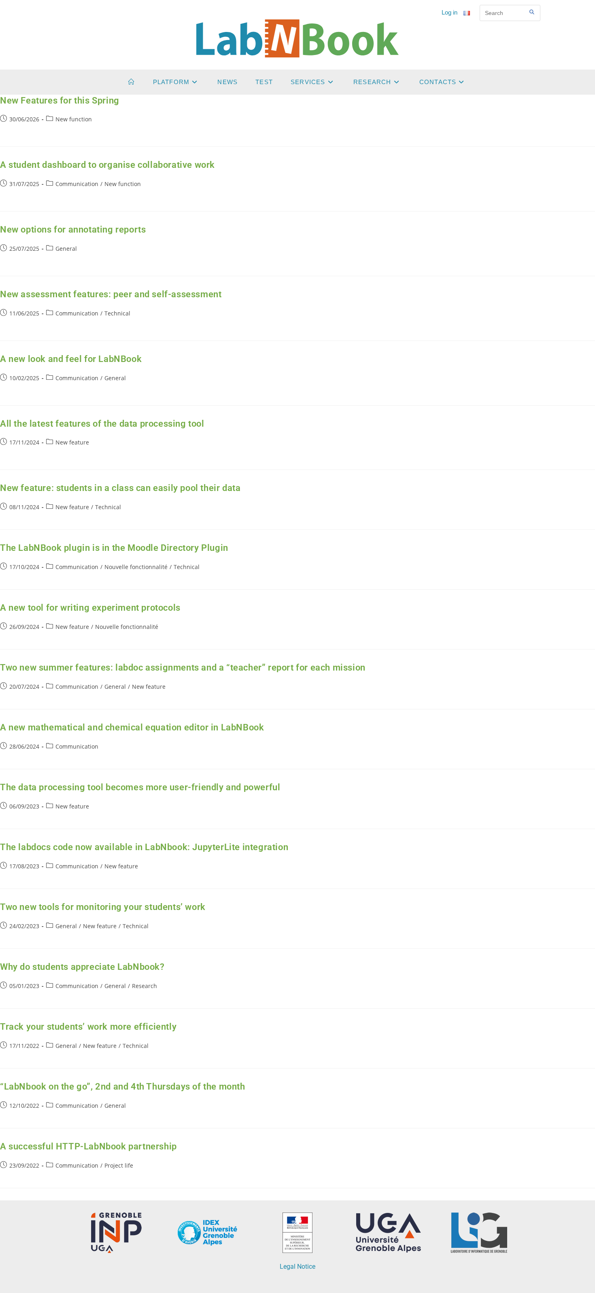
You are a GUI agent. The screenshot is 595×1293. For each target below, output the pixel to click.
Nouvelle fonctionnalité (136, 567)
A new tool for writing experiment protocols (90, 608)
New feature (72, 442)
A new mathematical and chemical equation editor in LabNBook (132, 727)
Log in (449, 12)
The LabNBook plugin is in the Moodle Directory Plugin (114, 548)
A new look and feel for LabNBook (71, 359)
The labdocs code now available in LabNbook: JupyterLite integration (144, 847)
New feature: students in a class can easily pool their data (120, 488)
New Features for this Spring (59, 100)
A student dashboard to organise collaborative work (107, 165)
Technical (117, 313)
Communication (76, 184)
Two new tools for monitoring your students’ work (103, 907)
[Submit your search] (532, 12)
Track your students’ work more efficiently (88, 1027)
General (66, 248)
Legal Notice (297, 1266)
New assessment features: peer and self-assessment (110, 294)
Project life (118, 1165)
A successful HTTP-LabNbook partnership (88, 1146)
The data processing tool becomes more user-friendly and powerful (140, 787)
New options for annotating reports (73, 229)
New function (73, 119)
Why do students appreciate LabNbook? (82, 967)
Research (144, 986)
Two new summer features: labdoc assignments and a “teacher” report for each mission (183, 667)
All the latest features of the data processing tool (102, 424)
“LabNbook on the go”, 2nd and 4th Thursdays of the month (122, 1086)
